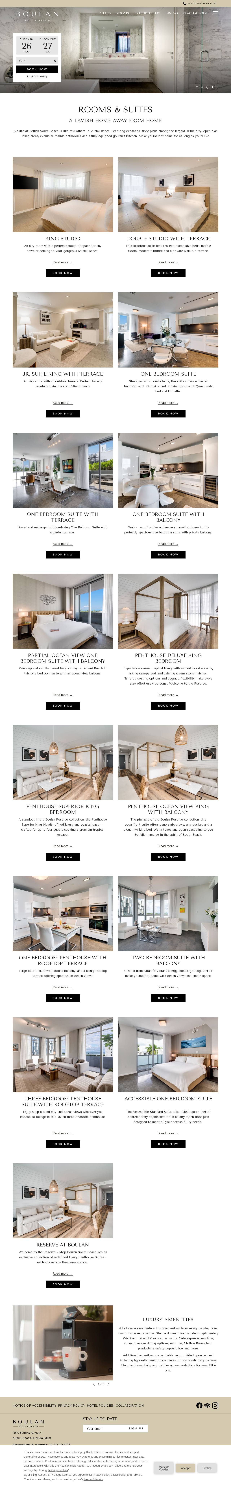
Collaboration (130, 1405)
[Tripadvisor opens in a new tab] (207, 1405)
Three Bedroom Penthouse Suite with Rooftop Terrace (63, 1101)
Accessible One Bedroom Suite (168, 1099)
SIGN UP (136, 1428)
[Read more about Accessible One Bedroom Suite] (168, 1054)
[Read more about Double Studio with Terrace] (168, 194)
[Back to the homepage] (37, 16)
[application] (115, 1468)
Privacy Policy (71, 1407)
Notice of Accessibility (34, 1407)
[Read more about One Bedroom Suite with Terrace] (63, 470)
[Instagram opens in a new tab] (215, 1405)
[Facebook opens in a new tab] (199, 1405)
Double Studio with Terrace (168, 238)
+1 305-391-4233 (59, 1444)
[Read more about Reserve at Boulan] (63, 1200)
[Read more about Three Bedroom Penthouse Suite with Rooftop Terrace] (63, 1054)
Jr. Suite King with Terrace (63, 374)
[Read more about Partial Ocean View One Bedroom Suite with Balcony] (63, 611)
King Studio (62, 238)
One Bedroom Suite (168, 374)
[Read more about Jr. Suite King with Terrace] (63, 329)
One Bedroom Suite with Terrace (63, 517)
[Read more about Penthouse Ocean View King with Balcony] (168, 762)
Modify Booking (37, 76)
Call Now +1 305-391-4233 (201, 3)
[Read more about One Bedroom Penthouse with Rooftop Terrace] (63, 913)
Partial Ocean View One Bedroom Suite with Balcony (62, 658)
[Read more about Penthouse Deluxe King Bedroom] (168, 611)
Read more (61, 262)
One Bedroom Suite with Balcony (168, 517)
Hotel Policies (100, 1407)
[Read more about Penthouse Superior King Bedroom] (63, 762)
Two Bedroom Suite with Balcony (168, 960)
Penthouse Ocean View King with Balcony (168, 809)
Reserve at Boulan (62, 1245)
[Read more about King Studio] (63, 194)
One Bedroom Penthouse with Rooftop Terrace (62, 960)
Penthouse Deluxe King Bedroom (168, 658)
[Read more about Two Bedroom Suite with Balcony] (168, 913)
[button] (26, 45)
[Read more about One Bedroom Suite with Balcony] (168, 470)
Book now (37, 69)
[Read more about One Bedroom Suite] (168, 329)
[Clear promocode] (55, 60)
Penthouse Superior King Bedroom (62, 809)
